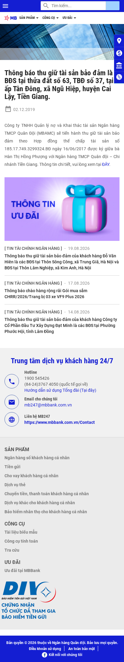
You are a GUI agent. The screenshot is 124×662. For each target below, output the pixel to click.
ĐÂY (105, 164)
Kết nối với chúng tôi (65, 655)
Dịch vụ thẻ (15, 484)
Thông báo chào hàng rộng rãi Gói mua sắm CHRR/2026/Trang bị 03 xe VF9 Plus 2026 (46, 293)
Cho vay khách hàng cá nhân (31, 475)
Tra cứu (12, 550)
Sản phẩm (27, 18)
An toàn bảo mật (81, 649)
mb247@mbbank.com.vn (48, 405)
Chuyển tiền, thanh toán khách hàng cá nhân (47, 493)
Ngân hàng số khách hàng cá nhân (37, 457)
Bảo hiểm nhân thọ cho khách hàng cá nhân (46, 511)
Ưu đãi (68, 18)
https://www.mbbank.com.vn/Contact (59, 422)
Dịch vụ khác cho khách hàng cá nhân (40, 502)
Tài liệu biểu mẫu (21, 532)
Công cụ (49, 18)
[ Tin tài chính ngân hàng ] (33, 248)
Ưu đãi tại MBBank (22, 570)
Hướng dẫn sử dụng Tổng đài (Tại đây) (60, 390)
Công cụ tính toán (21, 541)
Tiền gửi (12, 466)
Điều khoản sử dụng (45, 649)
